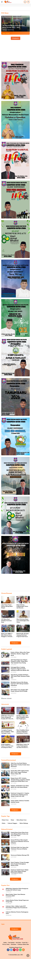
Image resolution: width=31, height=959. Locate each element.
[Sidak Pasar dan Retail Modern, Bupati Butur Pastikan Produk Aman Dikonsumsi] (5, 766)
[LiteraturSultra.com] (7, 1)
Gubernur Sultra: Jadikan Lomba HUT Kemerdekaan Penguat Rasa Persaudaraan (16, 907)
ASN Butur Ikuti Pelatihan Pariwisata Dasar (6, 621)
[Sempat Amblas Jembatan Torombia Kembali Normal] (5, 803)
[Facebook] (8, 949)
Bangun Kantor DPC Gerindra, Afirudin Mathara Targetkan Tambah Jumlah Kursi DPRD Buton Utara (20, 780)
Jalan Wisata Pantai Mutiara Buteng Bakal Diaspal (6, 606)
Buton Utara (5, 820)
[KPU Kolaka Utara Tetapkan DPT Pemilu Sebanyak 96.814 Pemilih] (5, 692)
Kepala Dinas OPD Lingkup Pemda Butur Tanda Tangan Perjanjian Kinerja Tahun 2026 (20, 772)
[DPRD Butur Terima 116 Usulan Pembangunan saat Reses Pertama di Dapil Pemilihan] (23, 739)
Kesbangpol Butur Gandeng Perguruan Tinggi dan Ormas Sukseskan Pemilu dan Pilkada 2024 (20, 669)
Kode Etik (25, 942)
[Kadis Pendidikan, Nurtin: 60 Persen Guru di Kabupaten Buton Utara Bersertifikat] (8, 739)
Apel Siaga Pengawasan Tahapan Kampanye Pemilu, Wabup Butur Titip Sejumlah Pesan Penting (19, 661)
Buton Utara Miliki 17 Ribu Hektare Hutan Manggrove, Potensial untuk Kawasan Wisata (7, 635)
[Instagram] (17, 949)
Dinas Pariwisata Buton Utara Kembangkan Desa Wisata (23, 621)
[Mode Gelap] (25, 1)
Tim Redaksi (11, 942)
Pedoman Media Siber (23, 944)
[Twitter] (11, 949)
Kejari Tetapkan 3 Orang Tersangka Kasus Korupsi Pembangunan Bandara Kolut (20, 864)
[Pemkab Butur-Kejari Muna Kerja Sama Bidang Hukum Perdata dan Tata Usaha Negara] (5, 835)
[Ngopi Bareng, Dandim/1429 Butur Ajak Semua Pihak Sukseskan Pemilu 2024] (5, 677)
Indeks (5, 942)
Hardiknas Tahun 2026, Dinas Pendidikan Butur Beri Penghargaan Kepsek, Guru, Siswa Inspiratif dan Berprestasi (23, 717)
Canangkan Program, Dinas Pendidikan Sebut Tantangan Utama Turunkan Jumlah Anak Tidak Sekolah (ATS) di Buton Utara (7, 731)
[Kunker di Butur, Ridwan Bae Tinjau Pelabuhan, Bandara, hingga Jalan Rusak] (5, 655)
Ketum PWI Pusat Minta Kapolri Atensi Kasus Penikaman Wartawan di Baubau (20, 841)
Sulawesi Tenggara (12, 823)
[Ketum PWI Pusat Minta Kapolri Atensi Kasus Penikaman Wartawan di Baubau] (5, 842)
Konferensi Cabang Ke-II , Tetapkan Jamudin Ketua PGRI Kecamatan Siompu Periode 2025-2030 (20, 795)
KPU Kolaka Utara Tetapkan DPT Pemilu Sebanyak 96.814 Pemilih (19, 690)
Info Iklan (18, 942)
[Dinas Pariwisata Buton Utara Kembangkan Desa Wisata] (23, 614)
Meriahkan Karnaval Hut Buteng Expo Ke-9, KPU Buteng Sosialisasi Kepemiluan (19, 684)
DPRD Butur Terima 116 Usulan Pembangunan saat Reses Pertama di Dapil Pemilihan (23, 746)
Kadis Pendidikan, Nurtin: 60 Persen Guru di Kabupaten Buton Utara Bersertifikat (7, 746)
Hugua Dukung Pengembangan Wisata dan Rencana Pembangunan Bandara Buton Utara (22, 606)
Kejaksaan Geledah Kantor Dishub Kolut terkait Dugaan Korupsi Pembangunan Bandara (19, 871)
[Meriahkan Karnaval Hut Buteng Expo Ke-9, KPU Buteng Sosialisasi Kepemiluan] (5, 685)
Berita (3, 823)
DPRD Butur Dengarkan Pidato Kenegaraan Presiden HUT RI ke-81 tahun (7, 717)
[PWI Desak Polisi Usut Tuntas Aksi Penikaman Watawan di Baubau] (5, 850)
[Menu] (2, 1)
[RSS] (23, 949)
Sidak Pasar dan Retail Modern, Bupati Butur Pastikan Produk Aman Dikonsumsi (20, 765)
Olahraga (4, 30)
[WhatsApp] (20, 949)
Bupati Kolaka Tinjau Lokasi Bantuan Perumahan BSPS (15, 895)
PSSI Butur (5, 23)
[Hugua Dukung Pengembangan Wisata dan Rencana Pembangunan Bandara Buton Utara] (23, 599)
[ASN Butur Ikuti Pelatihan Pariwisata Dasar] (8, 614)
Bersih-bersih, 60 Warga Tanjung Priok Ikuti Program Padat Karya (23, 635)
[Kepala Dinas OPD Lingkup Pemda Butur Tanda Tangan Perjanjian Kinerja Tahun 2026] (5, 773)
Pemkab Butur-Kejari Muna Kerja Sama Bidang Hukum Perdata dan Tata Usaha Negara (19, 834)
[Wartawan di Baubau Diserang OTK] (5, 857)
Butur (12, 820)
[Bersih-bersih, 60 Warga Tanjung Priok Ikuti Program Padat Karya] (23, 628)
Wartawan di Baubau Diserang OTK (20, 855)
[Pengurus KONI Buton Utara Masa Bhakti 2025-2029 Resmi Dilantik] (5, 788)
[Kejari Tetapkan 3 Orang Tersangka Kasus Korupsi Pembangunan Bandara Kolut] (5, 865)
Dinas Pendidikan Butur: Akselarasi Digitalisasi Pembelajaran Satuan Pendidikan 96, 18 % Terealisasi (23, 731)
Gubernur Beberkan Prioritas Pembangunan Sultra (17, 912)
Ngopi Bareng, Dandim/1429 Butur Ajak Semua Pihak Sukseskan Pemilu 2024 (20, 676)
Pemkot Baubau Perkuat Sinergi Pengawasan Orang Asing (17, 901)
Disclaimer (13, 944)
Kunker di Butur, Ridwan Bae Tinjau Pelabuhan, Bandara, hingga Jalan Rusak (20, 654)
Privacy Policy (6, 944)
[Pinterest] (14, 949)
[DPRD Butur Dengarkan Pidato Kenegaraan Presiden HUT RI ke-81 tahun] (8, 710)
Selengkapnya (15, 38)
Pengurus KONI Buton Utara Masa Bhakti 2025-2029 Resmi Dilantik (20, 786)
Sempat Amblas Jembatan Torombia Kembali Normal (20, 801)
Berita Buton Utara (21, 820)
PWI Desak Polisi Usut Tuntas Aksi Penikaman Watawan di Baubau (19, 848)
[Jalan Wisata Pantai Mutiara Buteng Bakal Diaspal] (8, 599)
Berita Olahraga (24, 823)
